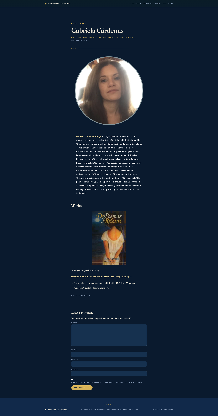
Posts (157, 4)
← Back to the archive (80, 295)
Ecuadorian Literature (58, 3)
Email (74, 359)
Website (74, 369)
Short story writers (106, 37)
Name (74, 350)
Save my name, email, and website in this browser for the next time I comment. (106, 382)
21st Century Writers (86, 37)
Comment (75, 322)
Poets (73, 37)
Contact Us (168, 4)
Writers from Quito (125, 37)
